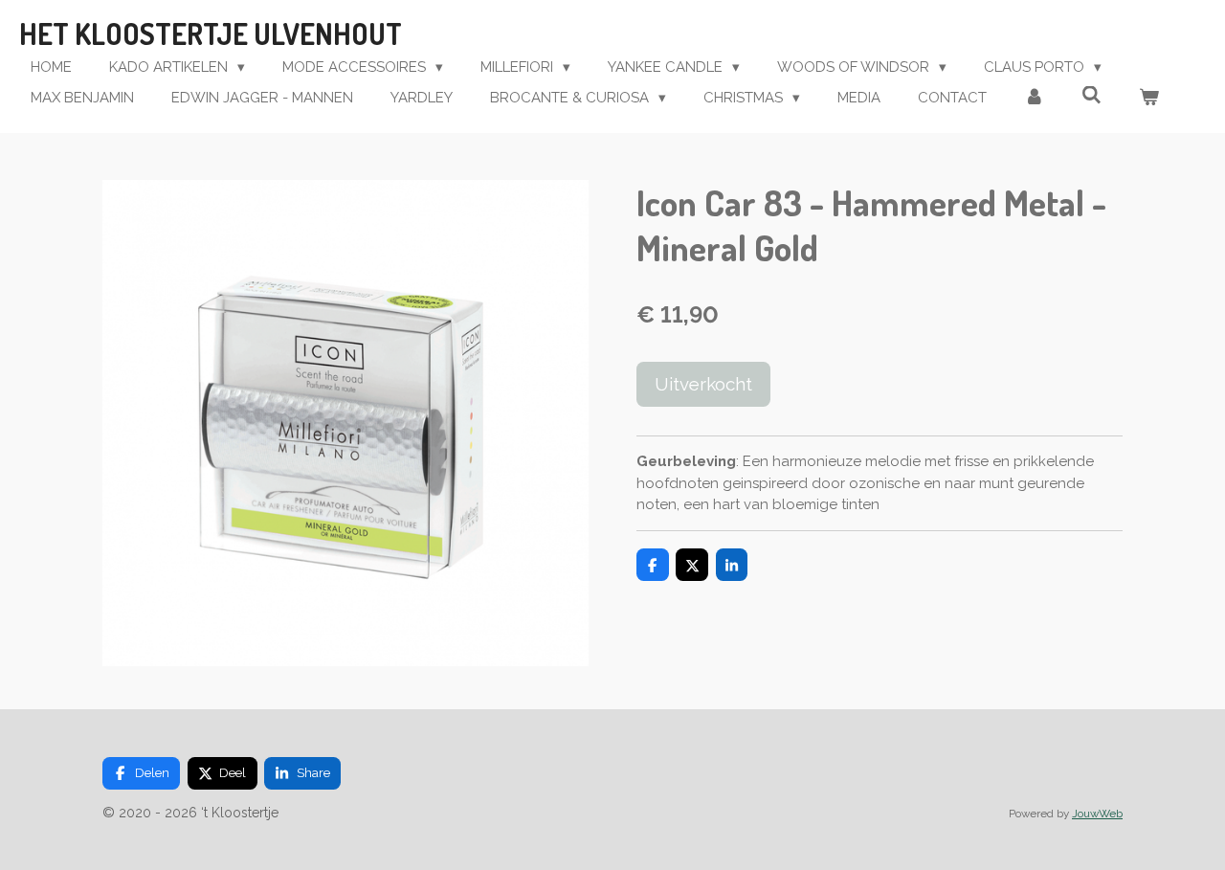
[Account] (1034, 98)
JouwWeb (1097, 813)
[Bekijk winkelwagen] (1148, 98)
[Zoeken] (1091, 95)
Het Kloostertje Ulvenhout (210, 33)
